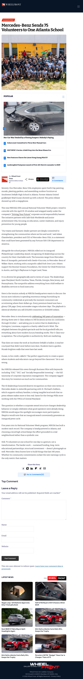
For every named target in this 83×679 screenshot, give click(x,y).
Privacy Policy (56, 676)
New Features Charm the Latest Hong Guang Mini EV (27, 158)
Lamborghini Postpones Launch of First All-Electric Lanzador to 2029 (33, 165)
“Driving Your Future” (21, 214)
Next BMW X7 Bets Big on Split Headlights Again (13, 630)
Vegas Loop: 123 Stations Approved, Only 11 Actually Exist (16, 604)
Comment (6, 498)
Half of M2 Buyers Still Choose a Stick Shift (50, 604)
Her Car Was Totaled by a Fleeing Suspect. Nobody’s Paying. (29, 138)
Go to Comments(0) (35, 474)
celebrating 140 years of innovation (47, 316)
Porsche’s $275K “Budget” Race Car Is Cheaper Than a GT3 (50, 656)
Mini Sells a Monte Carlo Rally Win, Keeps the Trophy (48, 630)
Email (4, 536)
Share (31, 179)
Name (4, 525)
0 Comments (57, 180)
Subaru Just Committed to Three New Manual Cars (26, 143)
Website (5, 546)
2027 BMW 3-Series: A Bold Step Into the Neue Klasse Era (29, 150)
